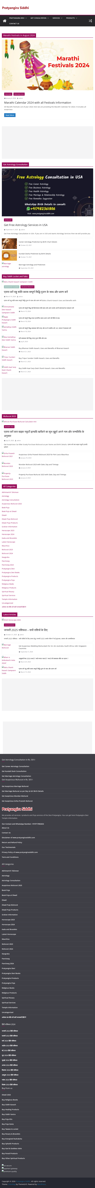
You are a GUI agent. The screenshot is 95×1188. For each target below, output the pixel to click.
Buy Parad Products (10, 1153)
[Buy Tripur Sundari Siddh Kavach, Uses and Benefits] (9, 360)
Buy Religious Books (10, 1100)
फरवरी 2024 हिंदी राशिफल (10, 1036)
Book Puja (5, 507)
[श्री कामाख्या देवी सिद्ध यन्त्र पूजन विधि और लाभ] (9, 340)
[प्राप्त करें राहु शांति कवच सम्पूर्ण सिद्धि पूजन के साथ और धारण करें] (47, 281)
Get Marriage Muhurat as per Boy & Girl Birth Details (23, 791)
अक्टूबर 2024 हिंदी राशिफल (10, 1075)
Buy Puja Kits (7, 1119)
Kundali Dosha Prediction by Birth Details (35, 254)
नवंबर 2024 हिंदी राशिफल (9, 1080)
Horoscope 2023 (8, 530)
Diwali (4, 515)
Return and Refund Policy (12, 842)
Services (56, 18)
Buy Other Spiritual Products (13, 1158)
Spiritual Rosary (8, 591)
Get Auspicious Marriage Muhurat (15, 786)
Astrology (8, 220)
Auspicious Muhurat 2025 (12, 504)
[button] (25, 18)
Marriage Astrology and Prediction (32, 265)
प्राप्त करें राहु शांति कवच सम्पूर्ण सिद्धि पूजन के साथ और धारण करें (36, 292)
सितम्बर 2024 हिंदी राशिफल (10, 1070)
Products (70, 18)
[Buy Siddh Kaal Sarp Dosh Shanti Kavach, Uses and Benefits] (9, 370)
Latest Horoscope (8, 542)
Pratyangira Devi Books (11, 572)
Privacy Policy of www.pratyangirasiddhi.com (20, 852)
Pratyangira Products (10, 576)
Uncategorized (7, 603)
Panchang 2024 (19, 94)
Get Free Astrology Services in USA (26, 225)
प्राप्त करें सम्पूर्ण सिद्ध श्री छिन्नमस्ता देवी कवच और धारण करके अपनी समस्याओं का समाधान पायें (46, 308)
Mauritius (5, 546)
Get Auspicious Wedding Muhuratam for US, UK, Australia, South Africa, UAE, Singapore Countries (52, 647)
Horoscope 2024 (8, 534)
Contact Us (14, 23)
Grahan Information (9, 527)
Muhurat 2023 (9, 426)
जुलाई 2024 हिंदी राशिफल (9, 1060)
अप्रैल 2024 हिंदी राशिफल (10, 1045)
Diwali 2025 (6, 1095)
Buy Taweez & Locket (10, 1129)
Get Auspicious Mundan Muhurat (15, 796)
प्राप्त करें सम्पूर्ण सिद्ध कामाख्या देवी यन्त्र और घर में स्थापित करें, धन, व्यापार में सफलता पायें (45, 328)
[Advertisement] (47, 142)
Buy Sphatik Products (10, 1144)
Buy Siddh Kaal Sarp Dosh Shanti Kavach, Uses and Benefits (42, 368)
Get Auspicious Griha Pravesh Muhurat (17, 801)
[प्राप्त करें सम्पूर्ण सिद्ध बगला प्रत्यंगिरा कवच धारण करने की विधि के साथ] (9, 319)
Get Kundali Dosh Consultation (14, 771)
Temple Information (9, 599)
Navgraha (5, 557)
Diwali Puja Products (10, 523)
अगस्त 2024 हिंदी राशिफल (10, 1065)
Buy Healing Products (10, 1109)
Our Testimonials (8, 847)
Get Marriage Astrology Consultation (16, 776)
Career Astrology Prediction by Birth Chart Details (38, 242)
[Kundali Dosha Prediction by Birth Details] (9, 255)
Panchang (8, 94)
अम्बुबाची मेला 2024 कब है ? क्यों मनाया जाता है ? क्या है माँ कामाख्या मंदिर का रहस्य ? (43, 658)
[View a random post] (90, 21)
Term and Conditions (10, 857)
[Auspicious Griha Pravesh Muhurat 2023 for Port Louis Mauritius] (9, 456)
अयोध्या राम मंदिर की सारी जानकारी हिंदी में (14, 607)
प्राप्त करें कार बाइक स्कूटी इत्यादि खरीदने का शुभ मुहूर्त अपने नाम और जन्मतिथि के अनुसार (44, 434)
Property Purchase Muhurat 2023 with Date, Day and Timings (42, 474)
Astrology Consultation (10, 500)
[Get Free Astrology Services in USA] (47, 192)
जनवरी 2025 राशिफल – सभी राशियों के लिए (26, 630)
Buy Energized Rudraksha (12, 1139)
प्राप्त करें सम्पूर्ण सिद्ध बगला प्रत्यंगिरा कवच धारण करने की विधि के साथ (39, 318)
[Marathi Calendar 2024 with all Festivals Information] (47, 65)
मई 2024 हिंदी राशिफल (9, 1050)
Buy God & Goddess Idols (12, 1148)
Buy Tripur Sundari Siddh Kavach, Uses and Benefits (39, 358)
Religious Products (27, 287)
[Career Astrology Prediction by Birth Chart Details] (9, 243)
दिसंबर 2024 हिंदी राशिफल (10, 1084)
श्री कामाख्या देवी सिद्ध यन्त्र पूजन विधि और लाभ (33, 338)
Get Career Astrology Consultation (15, 766)
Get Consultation (38, 18)
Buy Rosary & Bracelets (11, 1134)
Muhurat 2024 (7, 553)
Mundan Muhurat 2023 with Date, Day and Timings (39, 464)
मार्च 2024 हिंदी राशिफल (9, 1041)
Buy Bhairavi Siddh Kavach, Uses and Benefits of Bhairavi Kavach (44, 348)
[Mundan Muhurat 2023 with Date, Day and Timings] (9, 466)
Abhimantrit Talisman (11, 287)
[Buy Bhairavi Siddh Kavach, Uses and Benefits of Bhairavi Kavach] (9, 350)
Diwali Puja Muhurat (10, 519)
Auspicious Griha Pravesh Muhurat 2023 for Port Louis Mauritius (44, 454)
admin (21, 98)
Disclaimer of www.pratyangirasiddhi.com (18, 837)
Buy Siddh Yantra (9, 1114)
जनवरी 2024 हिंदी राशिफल (10, 1031)
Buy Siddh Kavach (9, 1104)
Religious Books (8, 584)
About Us (5, 828)
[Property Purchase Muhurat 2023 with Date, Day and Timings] (9, 476)
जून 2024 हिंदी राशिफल (9, 1055)
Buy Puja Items (8, 1124)
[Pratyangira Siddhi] (4, 21)
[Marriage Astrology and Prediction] (9, 266)
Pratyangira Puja (8, 580)
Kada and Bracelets (9, 538)
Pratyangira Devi (16, 18)
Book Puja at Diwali (9, 511)
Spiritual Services (8, 595)
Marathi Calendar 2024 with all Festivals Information (37, 102)
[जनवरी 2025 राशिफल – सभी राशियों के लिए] (47, 619)
